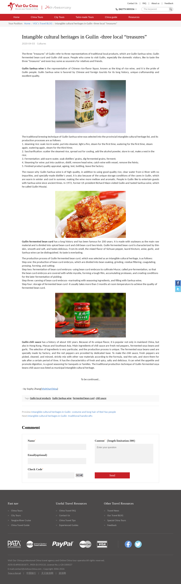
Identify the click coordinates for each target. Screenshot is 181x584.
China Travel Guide (20, 525)
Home (16, 17)
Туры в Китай (14, 573)
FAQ (144, 3)
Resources (134, 17)
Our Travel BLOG (115, 515)
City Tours (59, 17)
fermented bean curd (83, 398)
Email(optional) (37, 455)
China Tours (37, 17)
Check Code (35, 469)
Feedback (169, 3)
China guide (111, 17)
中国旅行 (31, 573)
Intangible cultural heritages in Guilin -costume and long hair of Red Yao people (73, 412)
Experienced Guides (68, 525)
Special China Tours (116, 520)
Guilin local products (40, 398)
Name (32, 440)
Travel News (113, 511)
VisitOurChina (49, 389)
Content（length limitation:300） (116, 440)
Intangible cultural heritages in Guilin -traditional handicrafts (60, 416)
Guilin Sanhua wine (62, 398)
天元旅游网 (47, 573)
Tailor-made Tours (85, 17)
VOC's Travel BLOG (42, 23)
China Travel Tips (67, 520)
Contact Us (132, 3)
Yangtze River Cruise (21, 520)
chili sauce (101, 398)
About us (155, 3)
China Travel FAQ (67, 511)
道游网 (62, 573)
